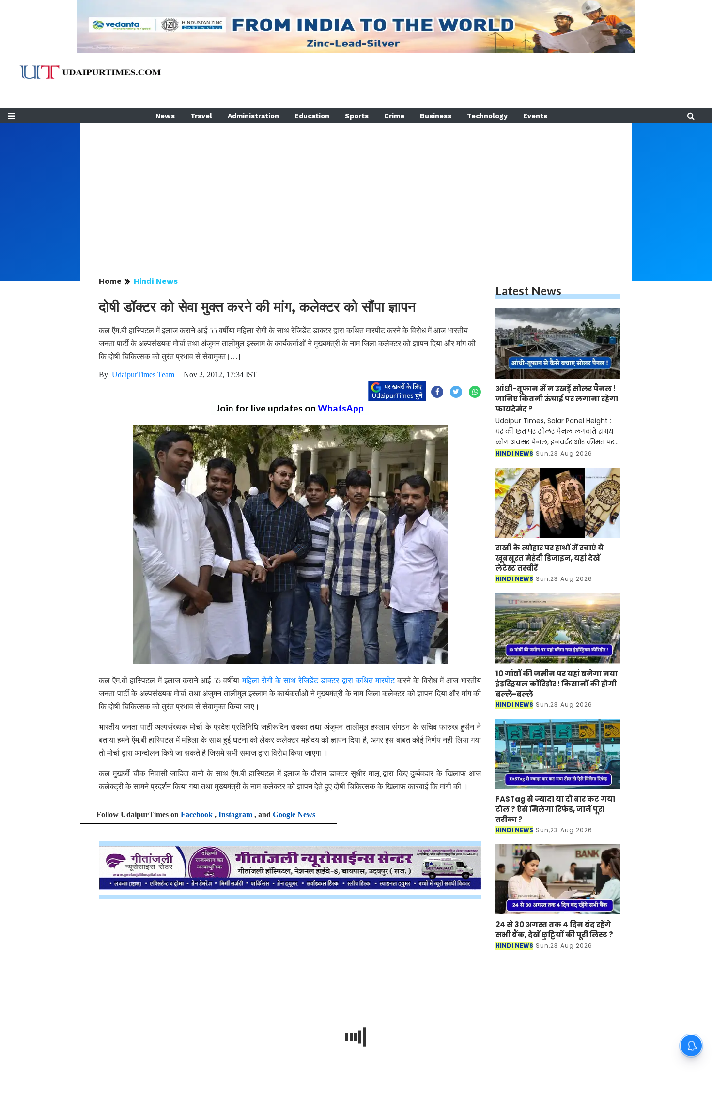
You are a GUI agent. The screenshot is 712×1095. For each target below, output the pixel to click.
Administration (253, 116)
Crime (394, 116)
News (165, 116)
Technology (487, 116)
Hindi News (156, 281)
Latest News (528, 291)
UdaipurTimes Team (143, 374)
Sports (357, 116)
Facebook (197, 814)
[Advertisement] (356, 191)
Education (311, 116)
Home (110, 281)
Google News (294, 814)
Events (535, 116)
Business (435, 116)
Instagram (235, 814)
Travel (201, 116)
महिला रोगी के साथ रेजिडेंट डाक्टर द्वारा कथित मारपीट (318, 680)
